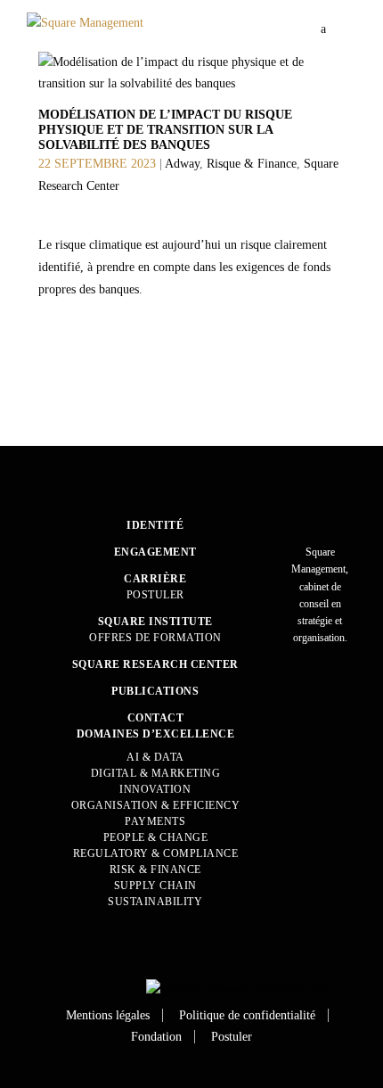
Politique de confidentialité (247, 1015)
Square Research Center (155, 664)
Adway (182, 163)
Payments (155, 821)
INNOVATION (155, 789)
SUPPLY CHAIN (155, 885)
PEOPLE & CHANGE (155, 837)
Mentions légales (108, 1015)
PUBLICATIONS (155, 691)
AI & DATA (155, 757)
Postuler (155, 595)
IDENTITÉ (154, 525)
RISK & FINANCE (155, 869)
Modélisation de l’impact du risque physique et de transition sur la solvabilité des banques (165, 130)
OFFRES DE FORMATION (155, 637)
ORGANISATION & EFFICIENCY (155, 805)
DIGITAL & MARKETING (156, 773)
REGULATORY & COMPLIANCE (156, 853)
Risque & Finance (252, 163)
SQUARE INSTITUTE (155, 621)
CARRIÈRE (155, 579)
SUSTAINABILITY (155, 901)
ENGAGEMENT (155, 552)
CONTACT (155, 718)
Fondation (156, 1036)
